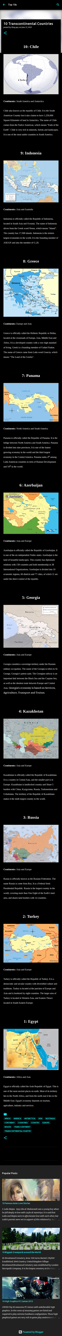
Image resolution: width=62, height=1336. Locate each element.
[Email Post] (5, 1115)
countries (23, 1123)
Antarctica (29, 1118)
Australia (50, 1118)
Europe (46, 1123)
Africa (7, 1118)
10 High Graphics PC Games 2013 (17, 1301)
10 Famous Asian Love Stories (16, 1203)
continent (10, 1123)
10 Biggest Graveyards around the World (21, 1252)
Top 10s (12, 4)
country (35, 1123)
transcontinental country (18, 1131)
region (8, 1127)
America (17, 1118)
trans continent (22, 1127)
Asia (40, 1118)
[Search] (58, 4)
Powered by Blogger (32, 1332)
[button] (5, 33)
